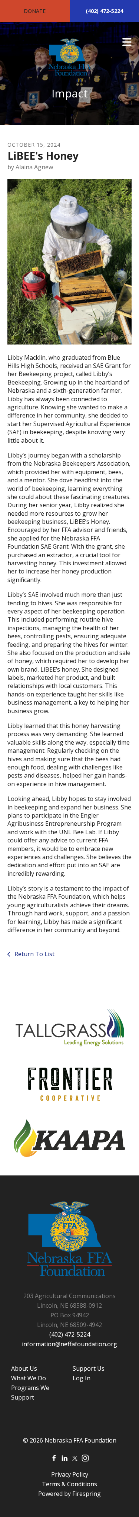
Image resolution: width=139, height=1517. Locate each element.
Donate (35, 10)
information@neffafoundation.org (69, 1344)
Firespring (86, 1494)
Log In (81, 1378)
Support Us (89, 1368)
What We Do (28, 1378)
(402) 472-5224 (104, 10)
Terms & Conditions (69, 1484)
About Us (24, 1368)
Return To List (33, 954)
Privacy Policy (69, 1474)
